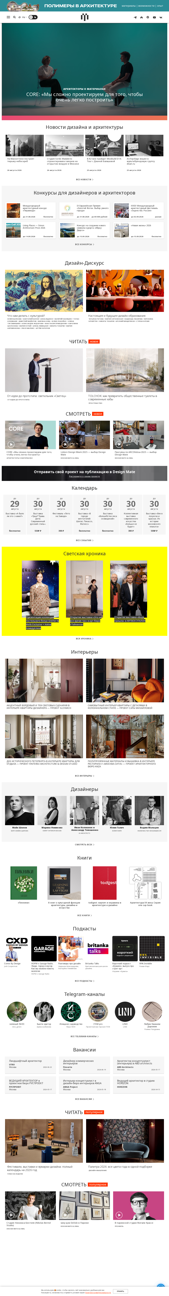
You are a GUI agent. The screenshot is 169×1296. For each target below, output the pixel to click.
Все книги (83, 915)
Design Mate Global (70, 458)
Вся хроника (83, 638)
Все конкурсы (83, 244)
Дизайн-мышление (98, 1170)
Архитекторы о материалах (20, 458)
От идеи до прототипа (18, 400)
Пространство (95, 403)
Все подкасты (83, 981)
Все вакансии (83, 1099)
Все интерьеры (83, 775)
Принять (120, 1291)
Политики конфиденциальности (98, 1293)
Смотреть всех (83, 844)
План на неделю (15, 1174)
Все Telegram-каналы (84, 1036)
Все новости (83, 179)
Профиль (119, 1226)
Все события (83, 540)
